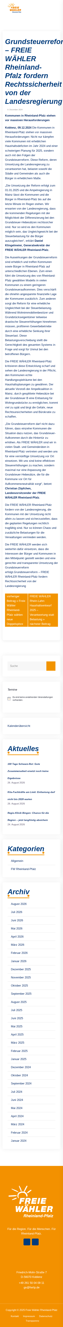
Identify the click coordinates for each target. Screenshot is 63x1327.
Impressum (29, 1316)
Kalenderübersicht (19, 726)
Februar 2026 (19, 953)
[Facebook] (27, 1242)
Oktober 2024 (19, 1075)
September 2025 (21, 993)
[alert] (31, 698)
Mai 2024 (16, 1108)
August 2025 (19, 1002)
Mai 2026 (16, 928)
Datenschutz (45, 1316)
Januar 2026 (18, 961)
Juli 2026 (16, 912)
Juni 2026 (17, 920)
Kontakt (15, 1316)
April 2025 (17, 1034)
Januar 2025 (18, 1059)
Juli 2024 (16, 1091)
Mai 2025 (16, 1026)
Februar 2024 (19, 1132)
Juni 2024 (17, 1100)
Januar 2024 (18, 1140)
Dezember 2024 (21, 1067)
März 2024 (17, 1124)
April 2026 (17, 936)
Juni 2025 (17, 1018)
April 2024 (17, 1116)
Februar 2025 (19, 1051)
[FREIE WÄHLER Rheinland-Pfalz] (14, 7)
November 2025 (21, 977)
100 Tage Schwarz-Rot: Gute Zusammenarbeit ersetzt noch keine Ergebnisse (28, 771)
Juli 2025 (16, 1010)
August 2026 (19, 904)
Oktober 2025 (19, 985)
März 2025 (17, 1042)
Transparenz (32, 1320)
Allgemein (17, 861)
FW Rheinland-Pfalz (23, 869)
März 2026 (17, 944)
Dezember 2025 (21, 969)
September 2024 (21, 1083)
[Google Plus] (35, 1242)
